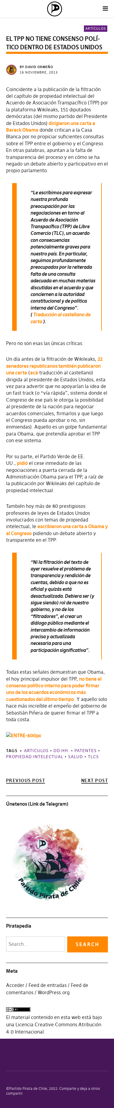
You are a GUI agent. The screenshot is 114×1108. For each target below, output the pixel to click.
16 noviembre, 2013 (39, 72)
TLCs (93, 756)
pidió (22, 463)
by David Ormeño (36, 67)
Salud (75, 756)
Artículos (95, 28)
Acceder (15, 985)
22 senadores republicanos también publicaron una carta (54, 366)
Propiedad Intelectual (34, 756)
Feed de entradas (48, 985)
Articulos (36, 750)
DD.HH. (62, 750)
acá (34, 373)
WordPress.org (54, 992)
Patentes (85, 750)
